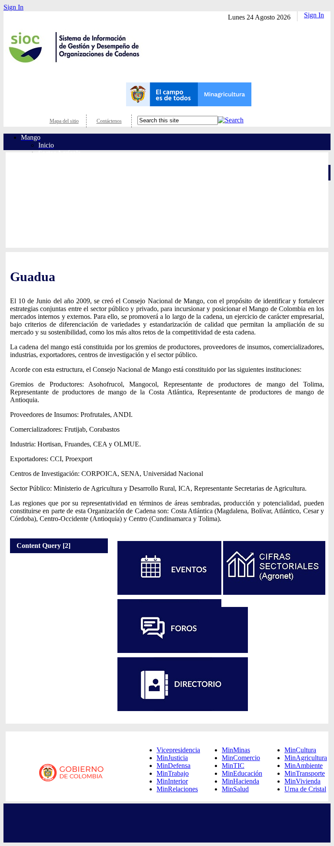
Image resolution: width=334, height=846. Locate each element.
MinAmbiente (303, 765)
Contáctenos (109, 121)
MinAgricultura (305, 757)
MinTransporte (304, 773)
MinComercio (241, 757)
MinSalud (235, 789)
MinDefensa (173, 765)
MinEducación (242, 773)
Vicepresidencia (178, 750)
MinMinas (236, 750)
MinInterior (172, 781)
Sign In (13, 7)
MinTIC (233, 765)
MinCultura (300, 750)
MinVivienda (302, 781)
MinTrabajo (173, 773)
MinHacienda (240, 781)
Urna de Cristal (305, 789)
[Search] (231, 120)
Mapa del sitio (64, 121)
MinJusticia (172, 757)
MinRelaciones (177, 789)
